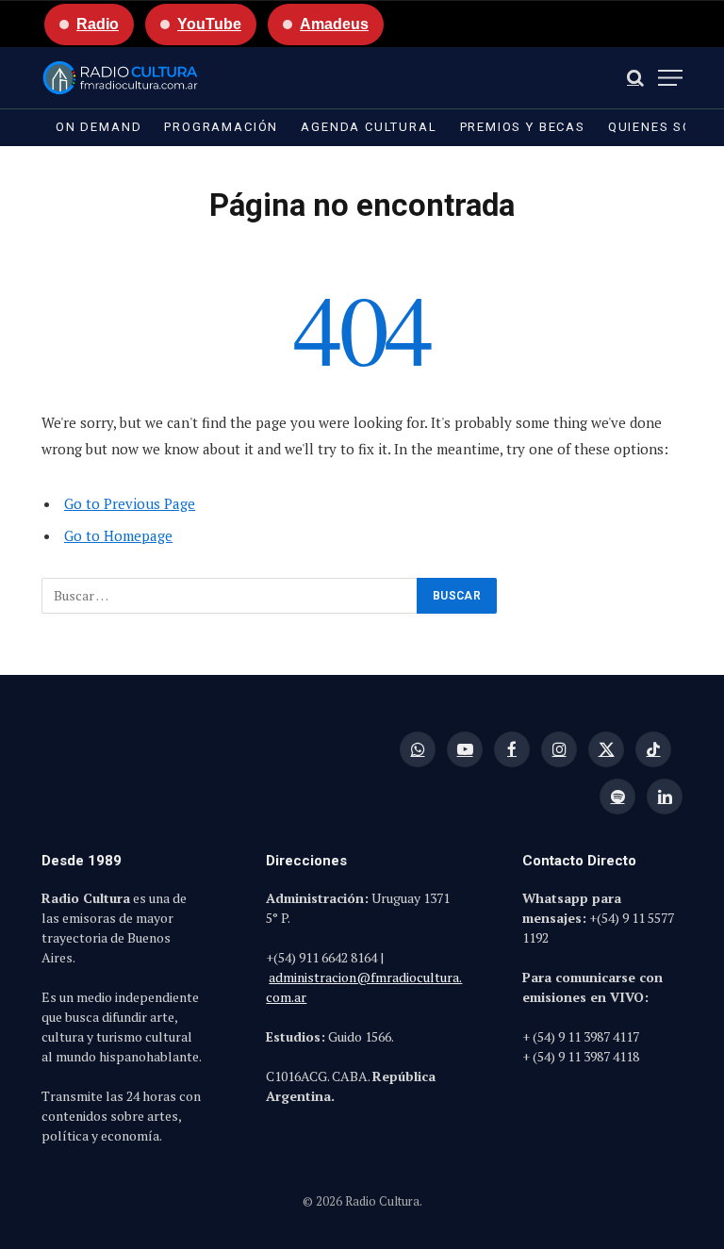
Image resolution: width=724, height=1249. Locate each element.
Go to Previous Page (129, 503)
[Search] (635, 78)
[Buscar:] (230, 596)
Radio (97, 24)
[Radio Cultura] (120, 77)
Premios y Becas (522, 127)
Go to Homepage (118, 535)
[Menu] (670, 78)
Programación (221, 127)
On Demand (98, 127)
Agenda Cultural (368, 127)
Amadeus (334, 24)
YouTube (209, 24)
